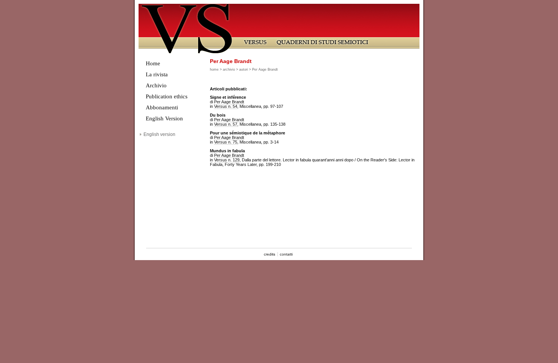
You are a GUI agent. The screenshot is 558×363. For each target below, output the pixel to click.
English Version (164, 118)
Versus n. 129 (227, 160)
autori (243, 69)
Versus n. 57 (225, 124)
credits (269, 254)
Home (153, 63)
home (214, 69)
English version (159, 134)
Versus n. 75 (225, 142)
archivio (229, 69)
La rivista (157, 74)
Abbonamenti (162, 107)
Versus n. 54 (225, 106)
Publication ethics (167, 96)
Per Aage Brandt (229, 101)
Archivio (156, 85)
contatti (286, 254)
